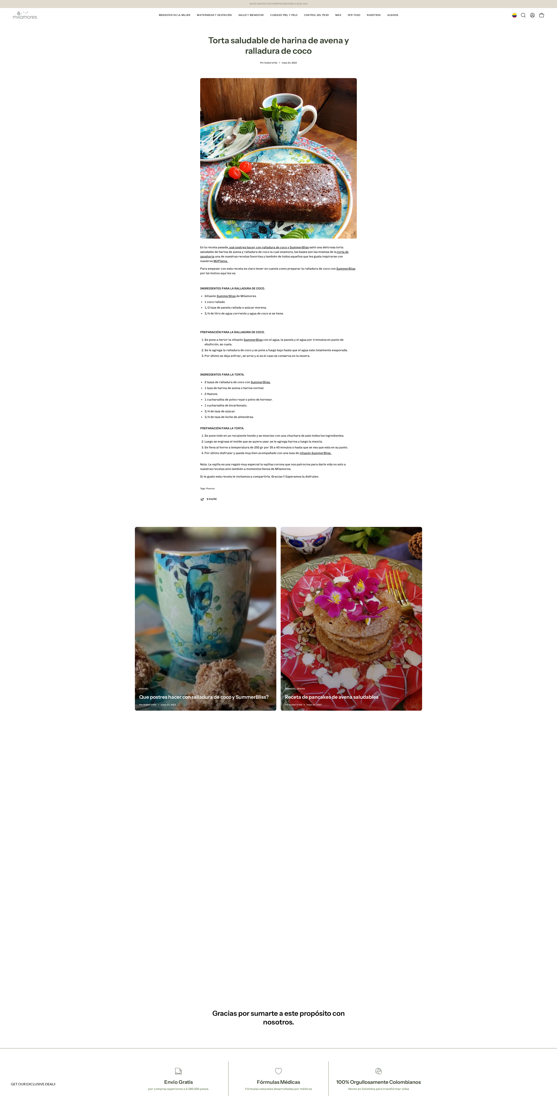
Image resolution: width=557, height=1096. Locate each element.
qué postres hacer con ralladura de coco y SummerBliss (269, 247)
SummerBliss (345, 268)
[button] (175, 15)
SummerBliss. (260, 382)
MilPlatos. (220, 261)
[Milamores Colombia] (25, 15)
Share (212, 499)
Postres (210, 488)
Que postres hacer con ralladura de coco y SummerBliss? (204, 697)
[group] (278, 4)
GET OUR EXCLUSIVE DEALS (33, 1084)
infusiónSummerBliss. (316, 453)
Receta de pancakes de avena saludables (331, 697)
